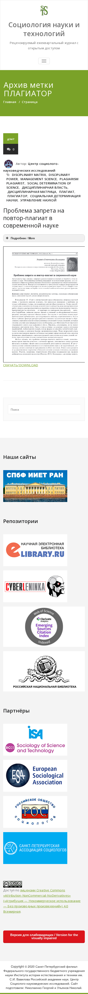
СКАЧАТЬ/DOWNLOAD (20, 365)
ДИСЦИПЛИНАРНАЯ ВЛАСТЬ (44, 187)
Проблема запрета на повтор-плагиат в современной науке (33, 217)
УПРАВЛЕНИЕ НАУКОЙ (38, 200)
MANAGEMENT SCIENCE (39, 179)
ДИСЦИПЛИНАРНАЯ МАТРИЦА (31, 191)
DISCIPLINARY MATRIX (29, 175)
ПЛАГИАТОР (17, 196)
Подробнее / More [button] (23, 238)
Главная (9, 102)
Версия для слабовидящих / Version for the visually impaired (44, 936)
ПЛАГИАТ (66, 191)
